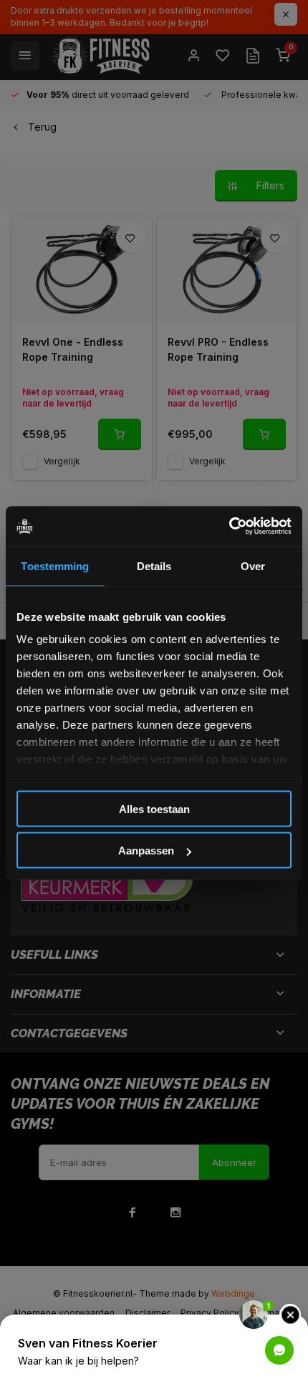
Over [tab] (253, 565)
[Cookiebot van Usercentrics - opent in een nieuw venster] (229, 526)
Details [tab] (154, 565)
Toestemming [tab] (55, 565)
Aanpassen (146, 850)
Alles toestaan (154, 808)
